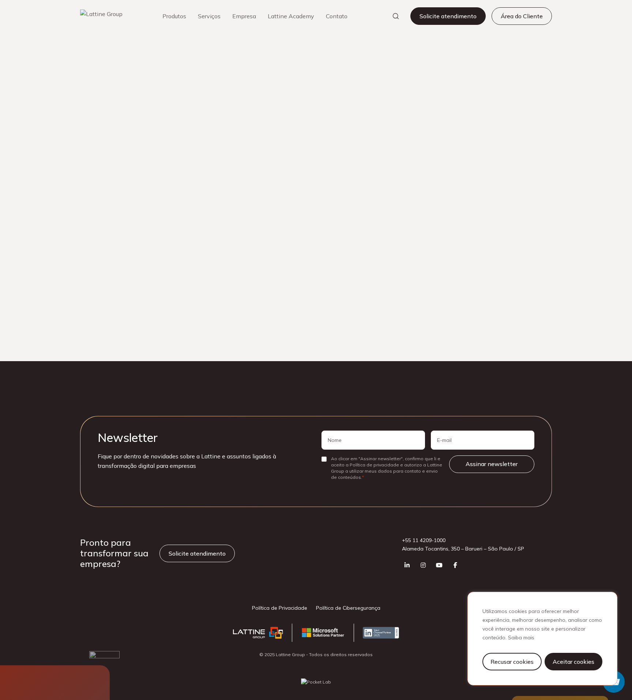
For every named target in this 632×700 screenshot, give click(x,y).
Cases (97, 64)
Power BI (478, 303)
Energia (419, 203)
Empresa (244, 16)
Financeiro (458, 203)
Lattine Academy (291, 16)
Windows (421, 322)
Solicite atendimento (448, 16)
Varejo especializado (469, 222)
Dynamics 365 (458, 285)
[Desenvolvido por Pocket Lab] (316, 681)
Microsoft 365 (509, 285)
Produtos (174, 16)
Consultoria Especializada (441, 185)
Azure (417, 285)
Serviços (209, 16)
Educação (502, 185)
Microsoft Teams (429, 303)
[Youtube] (439, 565)
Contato (336, 16)
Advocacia (422, 166)
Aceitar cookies (573, 661)
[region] (542, 638)
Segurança (520, 303)
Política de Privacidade (279, 608)
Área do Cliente (522, 16)
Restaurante (504, 203)
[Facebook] (455, 565)
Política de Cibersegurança (348, 608)
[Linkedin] (407, 565)
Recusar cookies (512, 661)
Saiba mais (521, 637)
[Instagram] (423, 565)
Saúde (417, 222)
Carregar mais (235, 162)
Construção (467, 166)
